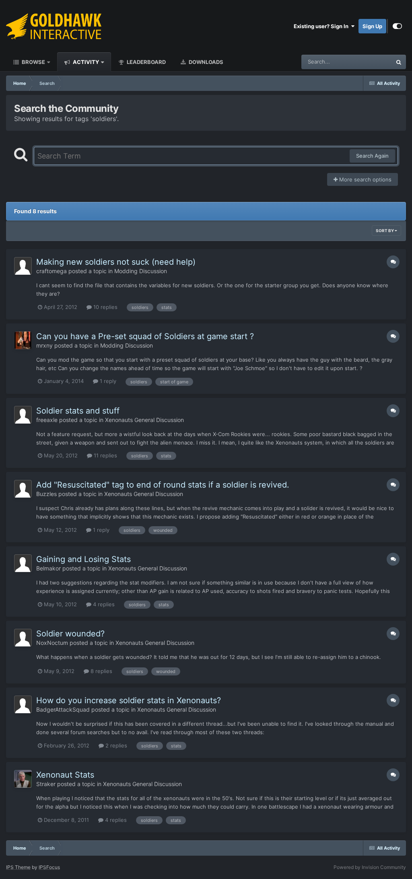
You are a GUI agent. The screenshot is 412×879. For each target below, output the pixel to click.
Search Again (372, 155)
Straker (46, 783)
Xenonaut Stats (65, 775)
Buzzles (46, 493)
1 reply (107, 381)
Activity (85, 62)
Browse (33, 62)
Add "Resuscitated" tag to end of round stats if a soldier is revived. (162, 485)
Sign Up (372, 26)
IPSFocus (49, 867)
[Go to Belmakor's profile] (23, 563)
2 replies (115, 745)
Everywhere (367, 62)
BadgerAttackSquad (63, 709)
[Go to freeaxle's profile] (23, 415)
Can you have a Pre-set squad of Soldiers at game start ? (145, 336)
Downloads (205, 62)
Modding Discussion (140, 271)
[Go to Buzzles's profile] (23, 489)
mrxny (44, 345)
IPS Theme (18, 867)
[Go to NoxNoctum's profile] (23, 637)
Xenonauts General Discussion (144, 419)
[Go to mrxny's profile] (23, 340)
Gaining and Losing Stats (83, 559)
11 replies (104, 455)
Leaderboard (146, 62)
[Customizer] (397, 26)
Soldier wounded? (70, 633)
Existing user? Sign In (322, 26)
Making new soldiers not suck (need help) (116, 262)
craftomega (51, 271)
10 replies (104, 307)
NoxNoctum (52, 642)
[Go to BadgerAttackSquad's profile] (23, 704)
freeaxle (47, 419)
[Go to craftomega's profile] (23, 266)
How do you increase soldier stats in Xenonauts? (128, 700)
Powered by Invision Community (370, 867)
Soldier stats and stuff (77, 411)
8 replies (100, 671)
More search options (364, 179)
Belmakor (48, 568)
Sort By (385, 230)
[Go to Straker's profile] (23, 779)
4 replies (103, 604)
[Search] (398, 62)
